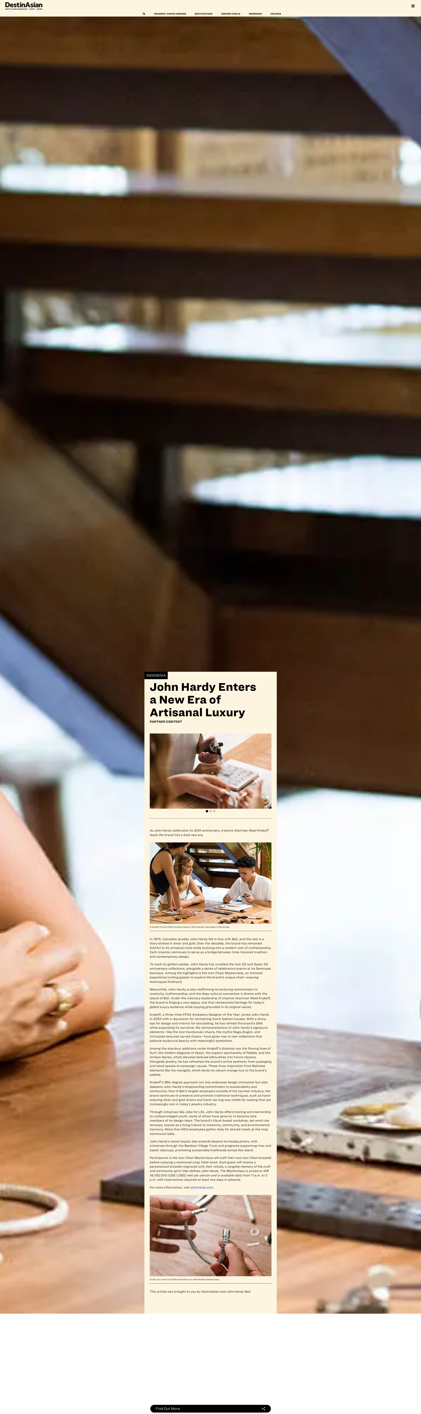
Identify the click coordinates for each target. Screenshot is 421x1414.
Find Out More (168, 1409)
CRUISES (275, 14)
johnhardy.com (202, 1187)
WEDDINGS (255, 14)
